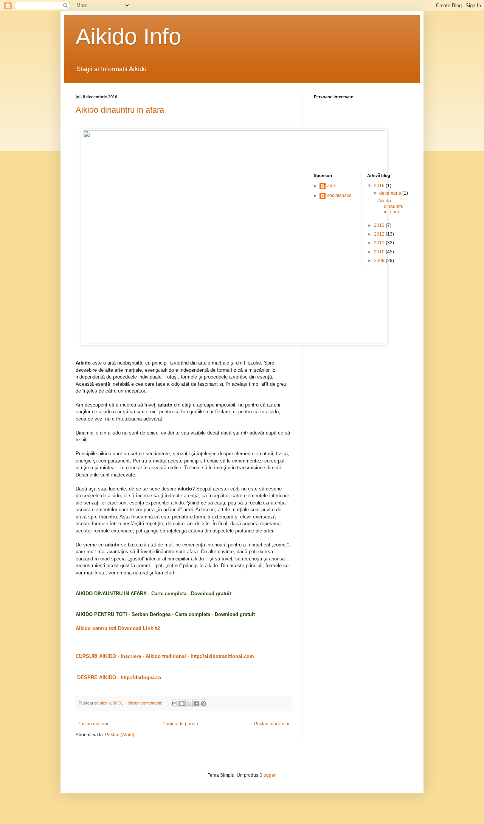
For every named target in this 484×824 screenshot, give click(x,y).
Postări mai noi (93, 723)
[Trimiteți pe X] (189, 703)
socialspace (339, 195)
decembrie (390, 193)
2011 (380, 242)
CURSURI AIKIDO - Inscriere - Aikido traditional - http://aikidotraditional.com (165, 656)
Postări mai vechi (271, 723)
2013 (380, 225)
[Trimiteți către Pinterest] (203, 703)
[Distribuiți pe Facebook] (196, 703)
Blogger (267, 775)
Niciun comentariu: (145, 703)
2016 (380, 185)
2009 (380, 260)
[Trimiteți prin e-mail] (174, 703)
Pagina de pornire (181, 723)
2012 (380, 234)
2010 (380, 251)
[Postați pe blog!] (182, 703)
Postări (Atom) (119, 734)
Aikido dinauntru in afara (120, 110)
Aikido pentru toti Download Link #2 (118, 628)
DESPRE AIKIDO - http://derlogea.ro (118, 677)
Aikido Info (128, 36)
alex (331, 185)
